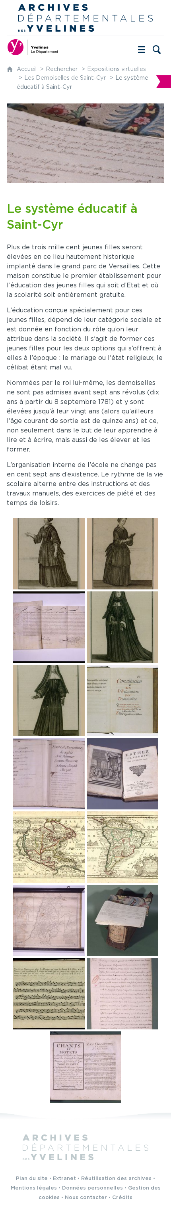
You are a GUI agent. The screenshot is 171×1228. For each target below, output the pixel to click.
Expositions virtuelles (116, 69)
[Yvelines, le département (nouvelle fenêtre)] (32, 47)
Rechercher (62, 69)
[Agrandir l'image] (49, 553)
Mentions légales (34, 1188)
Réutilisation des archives (116, 1178)
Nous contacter (86, 1197)
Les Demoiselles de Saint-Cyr (65, 77)
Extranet (64, 1178)
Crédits (122, 1197)
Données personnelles (92, 1188)
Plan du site (32, 1178)
